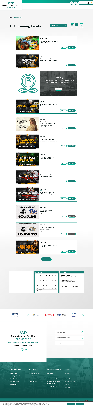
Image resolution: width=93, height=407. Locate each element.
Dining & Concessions (52, 389)
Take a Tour (67, 387)
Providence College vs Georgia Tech (47, 228)
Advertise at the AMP (70, 381)
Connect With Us (69, 376)
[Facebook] (21, 349)
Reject (71, 404)
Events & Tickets (55, 7)
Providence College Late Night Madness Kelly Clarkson (48, 125)
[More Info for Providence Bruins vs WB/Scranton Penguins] (27, 194)
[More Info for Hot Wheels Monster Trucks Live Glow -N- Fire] (27, 43)
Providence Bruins (15, 378)
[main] (46, 159)
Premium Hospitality (51, 386)
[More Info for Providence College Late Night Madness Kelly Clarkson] (27, 124)
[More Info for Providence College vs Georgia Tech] (27, 229)
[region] (46, 282)
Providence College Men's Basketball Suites (53, 382)
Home (10, 17)
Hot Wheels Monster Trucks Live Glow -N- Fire (49, 42)
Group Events (13, 384)
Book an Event (68, 378)
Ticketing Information (15, 376)
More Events (46, 259)
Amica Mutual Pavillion (11, 5)
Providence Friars (14, 381)
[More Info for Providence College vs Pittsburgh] (27, 212)
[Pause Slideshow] (82, 311)
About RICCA (68, 384)
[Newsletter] (71, 3)
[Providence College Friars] (88, 3)
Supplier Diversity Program (71, 390)
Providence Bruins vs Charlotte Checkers (47, 175)
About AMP (67, 373)
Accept (80, 404)
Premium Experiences (79, 7)
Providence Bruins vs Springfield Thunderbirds (48, 59)
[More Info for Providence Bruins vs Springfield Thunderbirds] (27, 61)
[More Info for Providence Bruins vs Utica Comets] (27, 106)
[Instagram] (25, 349)
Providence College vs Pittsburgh (47, 210)
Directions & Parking (33, 373)
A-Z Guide (31, 378)
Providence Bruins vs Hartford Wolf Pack (47, 158)
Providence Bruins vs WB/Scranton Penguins (47, 193)
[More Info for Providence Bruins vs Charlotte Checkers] (27, 177)
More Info (63, 47)
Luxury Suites (49, 373)
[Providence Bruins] (91, 3)
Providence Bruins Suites (52, 378)
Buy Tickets (71, 47)
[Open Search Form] (75, 3)
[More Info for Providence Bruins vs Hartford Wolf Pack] (27, 159)
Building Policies (32, 381)
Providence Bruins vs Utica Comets (48, 105)
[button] (54, 272)
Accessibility (31, 376)
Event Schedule (14, 373)
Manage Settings (62, 404)
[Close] (91, 404)
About (90, 7)
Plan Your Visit (66, 7)
